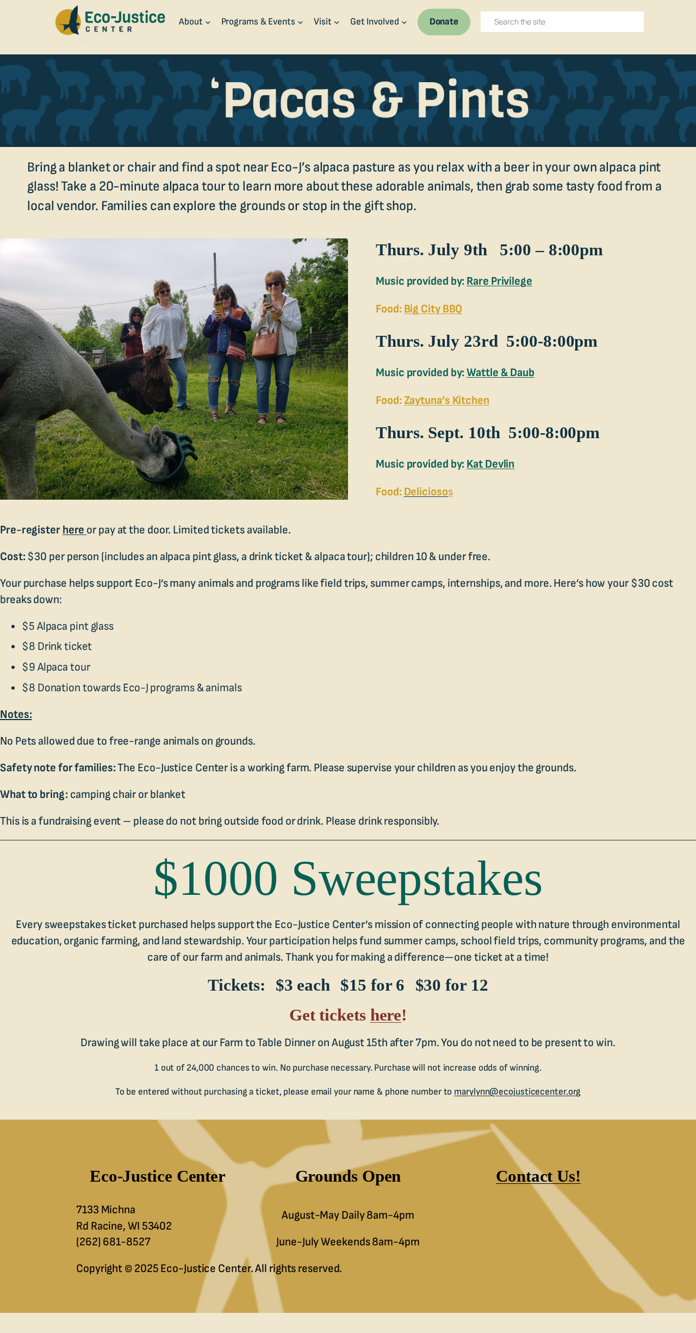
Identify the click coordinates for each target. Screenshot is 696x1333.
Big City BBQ (433, 309)
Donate (444, 21)
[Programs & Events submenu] (300, 22)
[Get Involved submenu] (404, 22)
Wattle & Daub (501, 372)
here (75, 530)
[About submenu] (208, 22)
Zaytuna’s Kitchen (446, 400)
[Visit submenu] (337, 22)
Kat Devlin (490, 464)
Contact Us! (538, 1175)
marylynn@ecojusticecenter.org (517, 1091)
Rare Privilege (499, 281)
